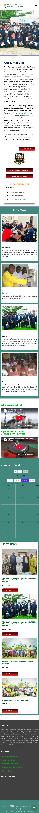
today (25, 471)
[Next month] (20, 471)
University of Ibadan (23, 113)
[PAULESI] (13, 6)
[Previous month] (16, 471)
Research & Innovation (10, 764)
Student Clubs (7, 771)
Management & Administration (12, 767)
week (18, 480)
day (11, 480)
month (25, 480)
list (33, 480)
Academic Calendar (9, 760)
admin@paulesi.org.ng (18, 199)
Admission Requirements (10, 756)
